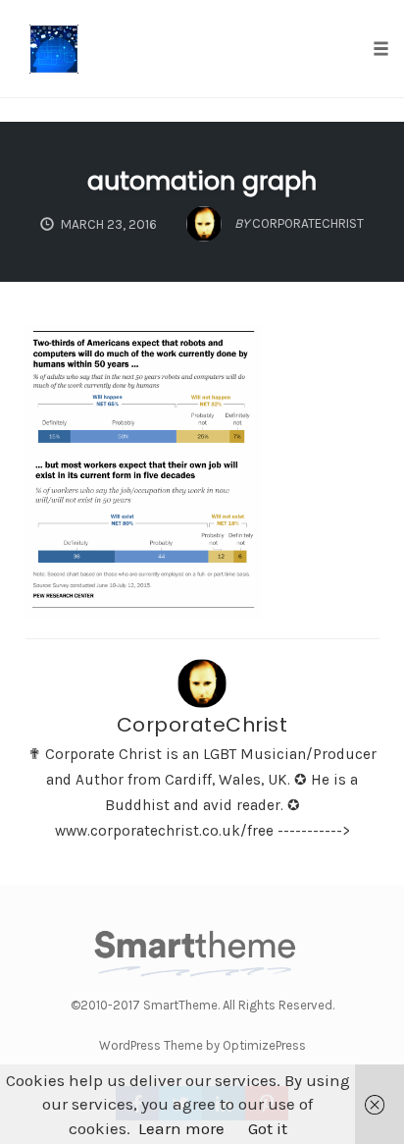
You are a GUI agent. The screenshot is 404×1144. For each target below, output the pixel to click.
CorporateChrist (202, 724)
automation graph (202, 181)
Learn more (181, 1128)
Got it (267, 1128)
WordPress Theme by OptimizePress (202, 1045)
